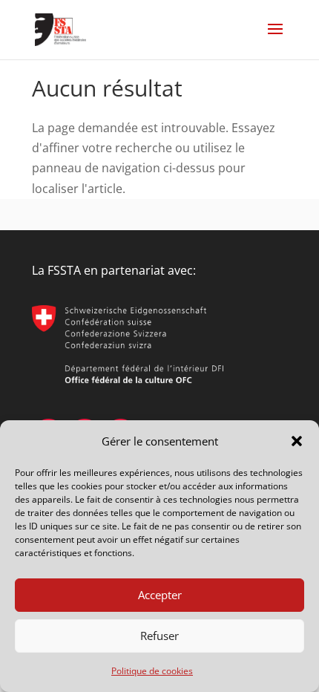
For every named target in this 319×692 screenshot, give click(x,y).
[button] (296, 441)
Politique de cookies (152, 671)
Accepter (160, 594)
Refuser (159, 635)
